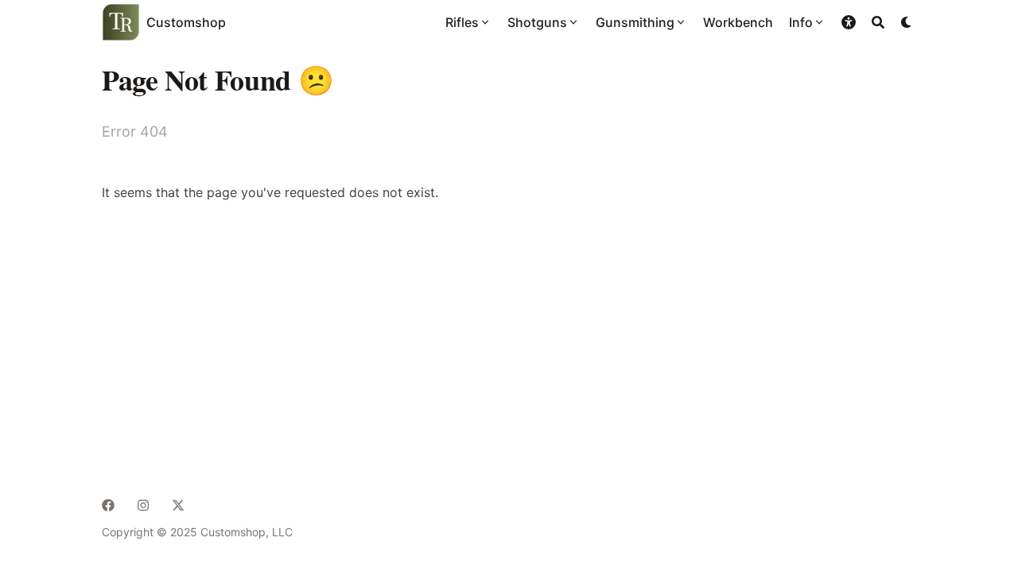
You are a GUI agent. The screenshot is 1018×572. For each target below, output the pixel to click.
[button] (848, 22)
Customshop (186, 22)
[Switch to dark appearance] (906, 22)
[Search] (878, 22)
